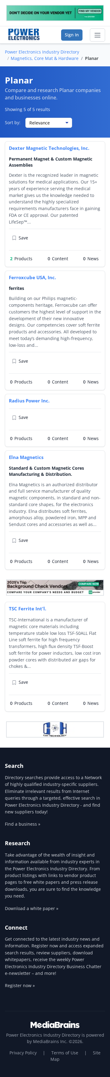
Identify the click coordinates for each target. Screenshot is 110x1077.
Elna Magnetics (26, 457)
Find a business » (22, 824)
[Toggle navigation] (97, 35)
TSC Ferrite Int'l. (27, 608)
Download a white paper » (31, 908)
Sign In (72, 35)
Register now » (20, 985)
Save (23, 238)
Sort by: (12, 122)
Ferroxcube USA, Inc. (32, 277)
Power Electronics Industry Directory (42, 52)
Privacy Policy (23, 1053)
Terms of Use (64, 1053)
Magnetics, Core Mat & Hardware (45, 58)
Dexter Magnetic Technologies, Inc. (49, 148)
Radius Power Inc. (29, 401)
